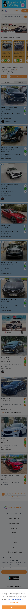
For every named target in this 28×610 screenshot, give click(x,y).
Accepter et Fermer (14, 607)
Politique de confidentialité (16, 599)
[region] (14, 599)
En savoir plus (14, 602)
